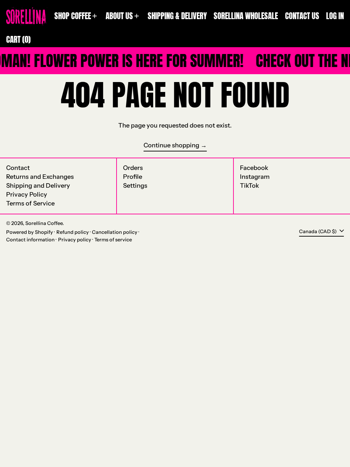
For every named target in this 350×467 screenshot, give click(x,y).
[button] (18, 39)
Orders (133, 168)
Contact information (30, 240)
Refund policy (72, 232)
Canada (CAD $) (318, 231)
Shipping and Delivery (38, 185)
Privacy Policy (26, 194)
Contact (18, 168)
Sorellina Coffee (44, 223)
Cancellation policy (114, 232)
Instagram (255, 177)
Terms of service (113, 240)
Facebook (254, 168)
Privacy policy (74, 240)
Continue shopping (171, 145)
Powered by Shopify (29, 232)
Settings (135, 185)
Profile (132, 177)
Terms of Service (30, 203)
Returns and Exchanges (40, 177)
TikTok (249, 185)
